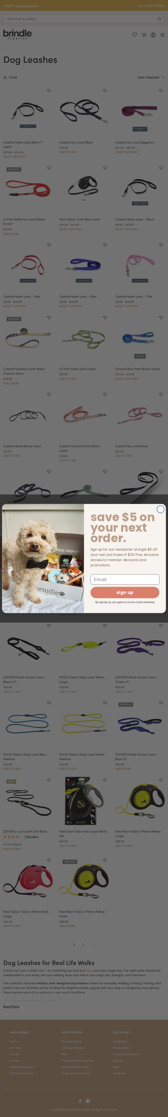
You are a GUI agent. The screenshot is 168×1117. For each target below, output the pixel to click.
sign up (125, 592)
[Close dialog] (160, 509)
